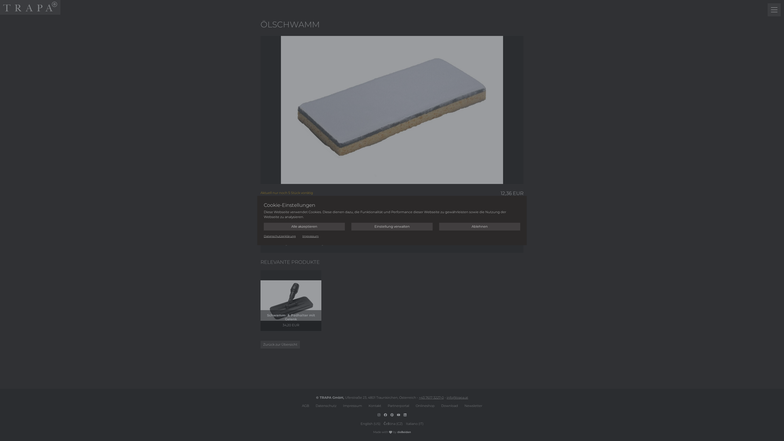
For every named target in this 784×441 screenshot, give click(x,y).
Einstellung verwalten (392, 226)
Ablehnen (480, 226)
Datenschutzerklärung (280, 236)
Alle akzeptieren (304, 226)
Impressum (310, 236)
